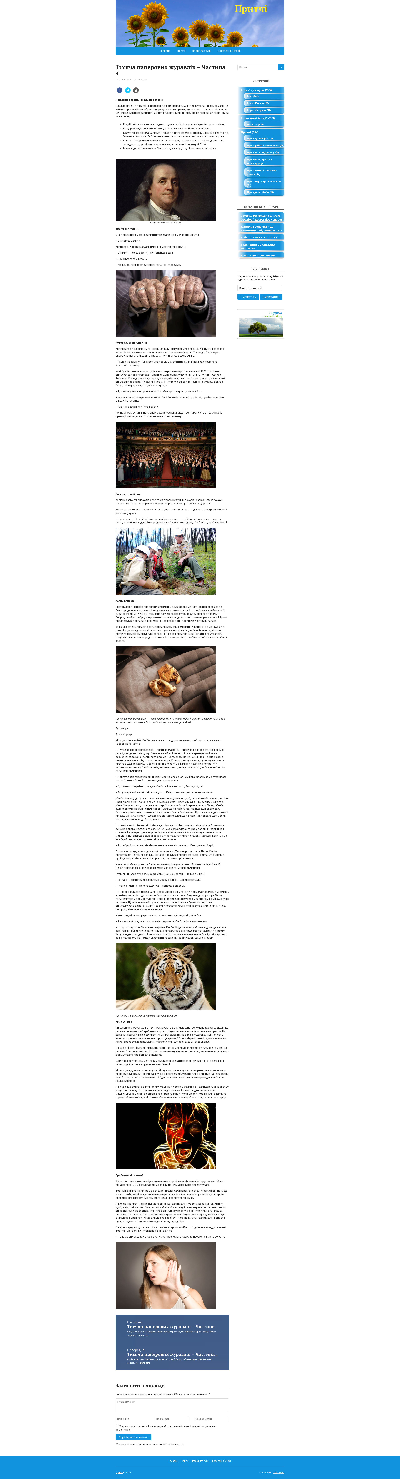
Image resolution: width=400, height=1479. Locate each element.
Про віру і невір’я (257, 138)
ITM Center (278, 1472)
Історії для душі (201, 50)
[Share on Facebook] (119, 92)
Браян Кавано (141, 79)
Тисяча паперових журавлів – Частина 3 (172, 1354)
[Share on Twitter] (128, 92)
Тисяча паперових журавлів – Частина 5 (172, 1326)
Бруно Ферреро (256, 110)
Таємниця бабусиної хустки (261, 230)
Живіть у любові (271, 219)
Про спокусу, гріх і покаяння (264, 181)
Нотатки (252, 124)
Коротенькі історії (229, 50)
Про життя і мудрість (259, 152)
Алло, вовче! (266, 255)
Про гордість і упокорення (263, 145)
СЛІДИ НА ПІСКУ (265, 237)
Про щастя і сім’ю (258, 192)
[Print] (136, 92)
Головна (165, 50)
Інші (249, 96)
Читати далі (143, 1335)
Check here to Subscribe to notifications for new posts (151, 1444)
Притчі (251, 8)
